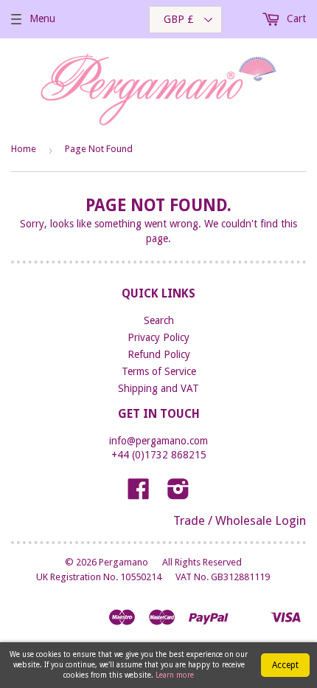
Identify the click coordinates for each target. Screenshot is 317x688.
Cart (295, 18)
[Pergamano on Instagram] (178, 494)
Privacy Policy (158, 337)
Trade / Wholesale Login (239, 520)
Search (159, 320)
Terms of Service (159, 371)
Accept (285, 665)
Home (23, 148)
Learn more (175, 675)
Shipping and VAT (158, 388)
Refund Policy (159, 354)
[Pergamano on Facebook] (139, 494)
